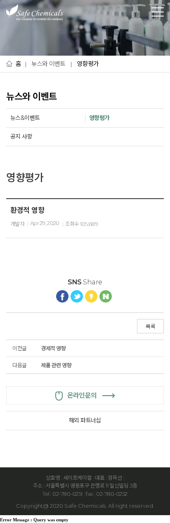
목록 (150, 326)
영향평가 (88, 64)
